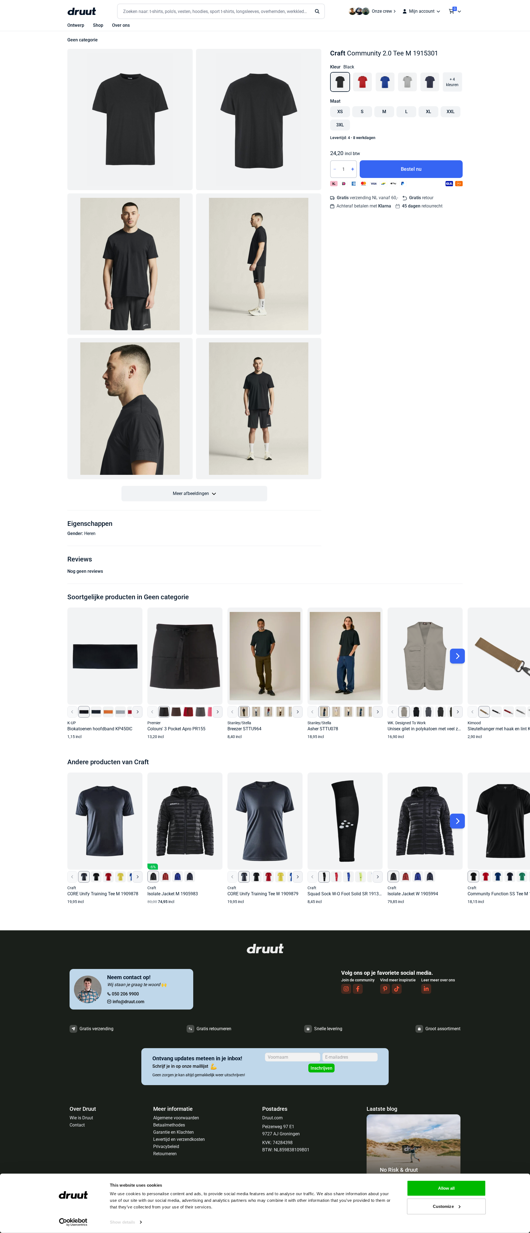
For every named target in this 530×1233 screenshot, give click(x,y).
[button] (130, 119)
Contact (77, 1125)
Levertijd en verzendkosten (179, 1139)
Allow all (446, 1188)
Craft (337, 53)
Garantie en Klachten (173, 1132)
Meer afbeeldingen (191, 493)
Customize (443, 1206)
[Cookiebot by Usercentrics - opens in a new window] (73, 1222)
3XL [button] (340, 124)
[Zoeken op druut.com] (221, 11)
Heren (90, 533)
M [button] (384, 111)
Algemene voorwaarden (176, 1117)
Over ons (121, 25)
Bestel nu (411, 169)
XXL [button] (451, 111)
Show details (122, 1222)
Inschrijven (321, 1068)
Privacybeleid (166, 1146)
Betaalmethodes (169, 1125)
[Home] (81, 11)
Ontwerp (75, 25)
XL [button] (428, 111)
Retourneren (165, 1153)
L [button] (406, 111)
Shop (98, 25)
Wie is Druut (81, 1117)
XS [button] (340, 111)
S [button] (362, 111)
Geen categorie (82, 39)
